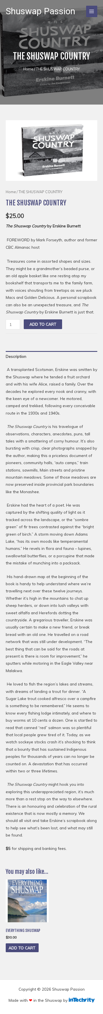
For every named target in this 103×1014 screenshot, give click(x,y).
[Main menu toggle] (91, 11)
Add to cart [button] (22, 947)
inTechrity (82, 1000)
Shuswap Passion (40, 11)
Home (28, 69)
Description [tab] (16, 356)
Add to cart (42, 324)
